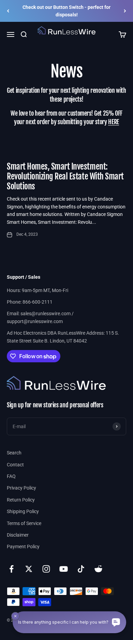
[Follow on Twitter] (28, 568)
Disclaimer (18, 535)
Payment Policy (23, 546)
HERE (113, 122)
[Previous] (8, 11)
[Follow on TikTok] (81, 568)
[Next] (125, 11)
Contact (15, 464)
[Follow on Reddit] (98, 568)
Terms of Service (24, 523)
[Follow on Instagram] (46, 568)
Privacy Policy (21, 488)
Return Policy (21, 500)
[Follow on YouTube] (63, 568)
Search (14, 452)
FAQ (11, 476)
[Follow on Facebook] (11, 568)
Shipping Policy (23, 511)
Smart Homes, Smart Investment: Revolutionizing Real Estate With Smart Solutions (65, 176)
